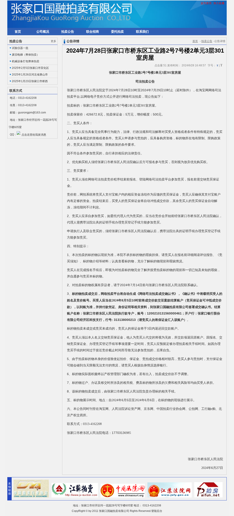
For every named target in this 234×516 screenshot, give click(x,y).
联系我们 (142, 31)
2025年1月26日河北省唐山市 (30, 74)
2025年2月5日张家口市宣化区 (30, 68)
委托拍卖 (117, 31)
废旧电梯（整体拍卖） (25, 54)
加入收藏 (218, 3)
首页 (18, 31)
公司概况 (42, 31)
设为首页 (206, 3)
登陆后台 (156, 511)
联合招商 (92, 31)
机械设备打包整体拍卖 (25, 61)
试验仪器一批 (20, 48)
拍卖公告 (67, 31)
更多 (53, 41)
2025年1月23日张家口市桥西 (30, 81)
